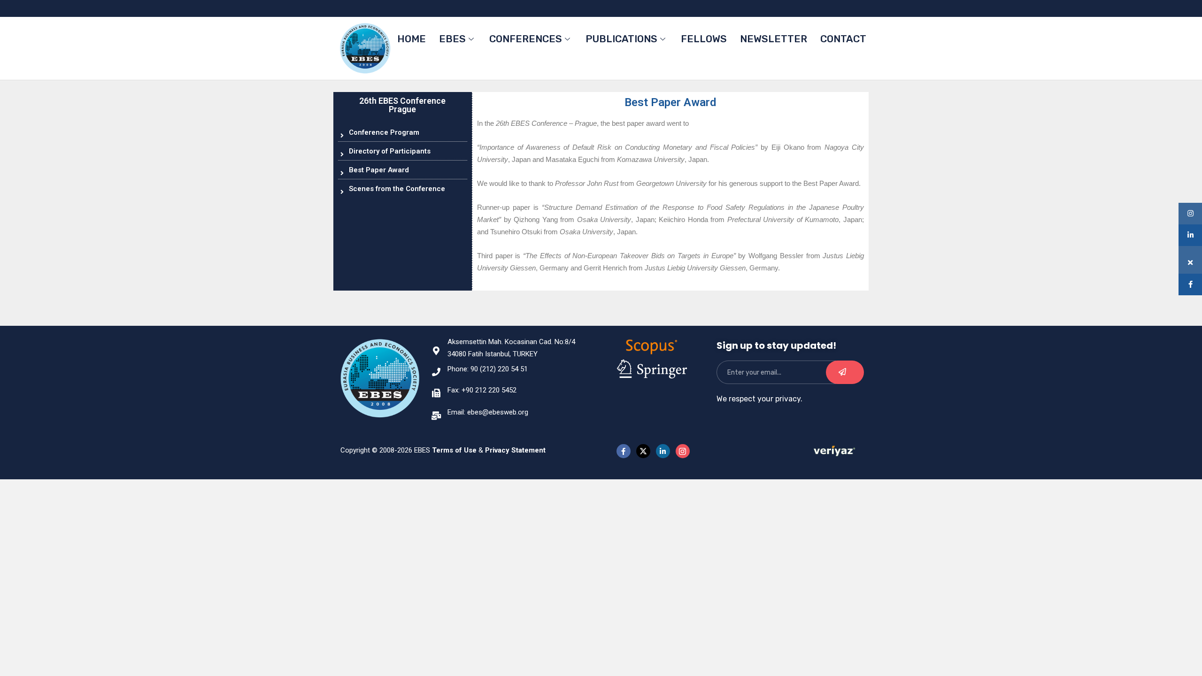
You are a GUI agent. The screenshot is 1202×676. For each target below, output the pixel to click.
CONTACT (843, 39)
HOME (411, 39)
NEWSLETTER (773, 39)
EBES (452, 39)
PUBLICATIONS (621, 39)
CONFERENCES (525, 39)
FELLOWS (704, 39)
